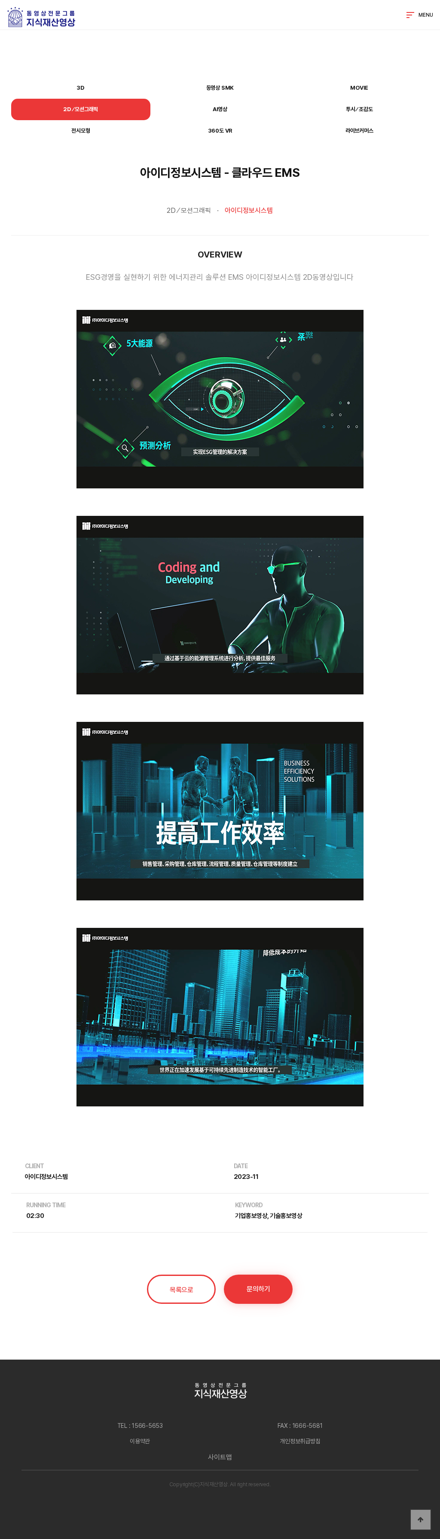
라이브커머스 (359, 130)
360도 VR (220, 130)
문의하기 (258, 1289)
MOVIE (359, 88)
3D (80, 88)
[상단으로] (420, 1519)
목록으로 (181, 1290)
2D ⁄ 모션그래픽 (80, 109)
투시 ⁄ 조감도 (359, 109)
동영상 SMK (220, 88)
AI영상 (220, 109)
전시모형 (80, 130)
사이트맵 (220, 1457)
